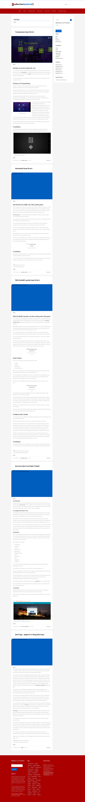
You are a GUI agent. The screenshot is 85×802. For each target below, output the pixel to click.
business (36, 769)
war (38, 792)
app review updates (36, 765)
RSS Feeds (58, 39)
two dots (34, 792)
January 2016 (58, 64)
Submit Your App (59, 58)
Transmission (24, 72)
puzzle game (38, 785)
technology (29, 792)
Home (57, 36)
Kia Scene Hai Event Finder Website (27, 466)
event (29, 776)
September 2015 (59, 66)
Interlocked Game (16, 214)
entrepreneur (30, 774)
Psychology (15, 710)
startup (34, 789)
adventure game (30, 763)
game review (35, 778)
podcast (39, 783)
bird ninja (32, 767)
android (36, 763)
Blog (56, 38)
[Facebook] (60, 4)
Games (26, 160)
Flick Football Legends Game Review (27, 280)
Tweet (14, 64)
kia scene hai (22, 504)
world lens (38, 794)
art (28, 767)
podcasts (29, 785)
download (37, 581)
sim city (39, 787)
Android (23, 160)
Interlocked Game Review (23, 168)
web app (34, 794)
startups (38, 789)
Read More (48, 160)
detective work (34, 772)
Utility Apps (23, 626)
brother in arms (38, 767)
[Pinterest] (63, 4)
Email (57, 25)
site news (29, 789)
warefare (29, 794)
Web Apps (27, 626)
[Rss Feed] (58, 4)
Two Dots (26, 704)
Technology (58, 54)
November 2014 (59, 73)
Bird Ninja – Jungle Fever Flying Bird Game (29, 635)
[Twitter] (61, 4)
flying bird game (34, 776)
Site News (58, 56)
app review (30, 765)
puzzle (33, 785)
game (40, 776)
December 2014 (59, 71)
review (29, 787)
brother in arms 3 (31, 769)
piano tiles (34, 783)
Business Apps (58, 51)
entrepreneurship (37, 774)
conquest (29, 772)
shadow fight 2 (34, 787)
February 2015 (58, 68)
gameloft (29, 778)
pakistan (29, 783)
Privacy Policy (58, 41)
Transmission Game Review (24, 32)
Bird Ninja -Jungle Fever (41, 685)
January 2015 (58, 69)
